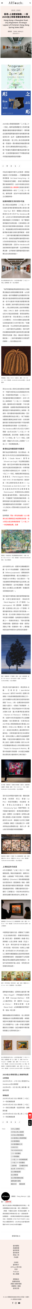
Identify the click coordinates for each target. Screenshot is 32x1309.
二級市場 (13, 1166)
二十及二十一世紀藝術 (18, 1162)
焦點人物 (16, 1255)
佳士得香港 (14, 187)
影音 (16, 1269)
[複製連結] (19, 166)
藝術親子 (16, 1265)
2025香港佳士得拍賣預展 (18, 1138)
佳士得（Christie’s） (18, 1169)
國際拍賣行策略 (16, 1181)
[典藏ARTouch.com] (16, 3)
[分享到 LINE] (7, 166)
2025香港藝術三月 (16, 1144)
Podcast (16, 1272)
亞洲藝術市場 (23, 1166)
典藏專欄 (16, 1248)
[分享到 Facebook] (3, 166)
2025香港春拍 (15, 1141)
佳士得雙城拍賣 (16, 1172)
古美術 (16, 1262)
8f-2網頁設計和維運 (16, 1299)
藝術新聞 (16, 1250)
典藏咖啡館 (16, 1281)
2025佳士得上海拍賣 (17, 1132)
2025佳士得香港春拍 (17, 1135)
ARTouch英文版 (16, 1267)
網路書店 (16, 1279)
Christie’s (14, 1147)
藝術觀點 (16, 1246)
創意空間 (16, 1288)
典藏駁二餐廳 (16, 1286)
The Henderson (16, 1150)
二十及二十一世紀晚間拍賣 (19, 1159)
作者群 (16, 1257)
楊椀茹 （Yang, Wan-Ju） (16, 31)
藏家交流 (13, 1184)
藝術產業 (18, 10)
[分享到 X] (15, 166)
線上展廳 (16, 1274)
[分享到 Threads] (11, 166)
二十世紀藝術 (15, 1156)
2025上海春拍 (15, 1129)
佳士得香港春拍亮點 (17, 1178)
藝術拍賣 (13, 10)
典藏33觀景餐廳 (16, 1284)
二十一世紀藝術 (16, 1153)
